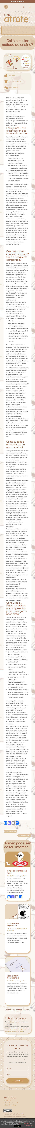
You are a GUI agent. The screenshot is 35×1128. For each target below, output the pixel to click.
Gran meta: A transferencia (13, 976)
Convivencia (18, 928)
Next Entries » (24, 1010)
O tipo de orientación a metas (17, 871)
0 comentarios (13, 87)
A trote (21, 1114)
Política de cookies (10, 1105)
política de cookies (24, 1123)
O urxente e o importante (13, 924)
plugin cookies (30, 1125)
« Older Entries (11, 1010)
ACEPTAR (17, 1126)
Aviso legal (7, 1101)
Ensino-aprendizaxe (15, 81)
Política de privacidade (11, 1103)
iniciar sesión (14, 1022)
